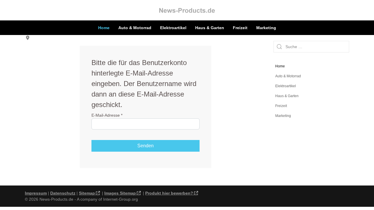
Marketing (266, 27)
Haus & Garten (209, 27)
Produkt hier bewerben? (169, 193)
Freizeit (240, 27)
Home (104, 27)
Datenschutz (62, 193)
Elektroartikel (173, 27)
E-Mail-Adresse (106, 115)
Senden (145, 145)
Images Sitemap (120, 193)
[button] (344, 76)
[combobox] (311, 46)
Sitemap (87, 193)
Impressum (36, 193)
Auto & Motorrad (134, 27)
